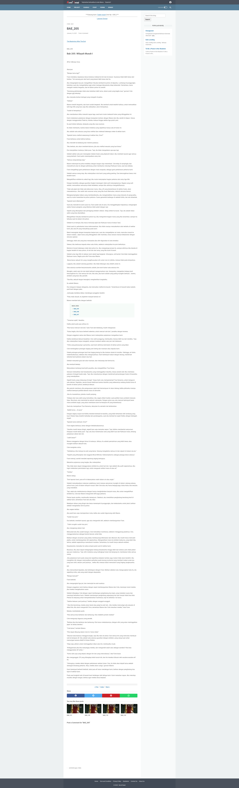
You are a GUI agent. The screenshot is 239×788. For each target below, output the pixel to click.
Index (102, 687)
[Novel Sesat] (74, 2)
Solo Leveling (150, 40)
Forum (102, 7)
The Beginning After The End (76, 41)
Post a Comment (83, 33)
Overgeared (149, 31)
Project (77, 7)
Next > (108, 687)
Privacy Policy (117, 781)
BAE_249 (76, 309)
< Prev (96, 687)
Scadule (86, 7)
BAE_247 (76, 314)
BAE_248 (76, 311)
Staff (95, 7)
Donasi (110, 7)
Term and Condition (105, 781)
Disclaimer (126, 781)
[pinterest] (111, 695)
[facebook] (170, 2)
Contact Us (134, 781)
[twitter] (93, 695)
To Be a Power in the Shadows (156, 49)
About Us (141, 781)
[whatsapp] (128, 695)
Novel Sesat (122, 785)
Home (69, 7)
